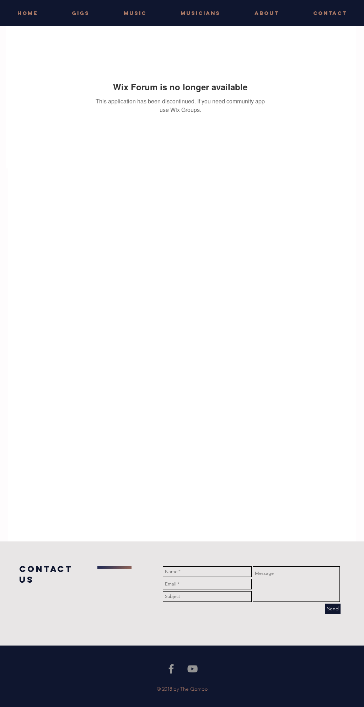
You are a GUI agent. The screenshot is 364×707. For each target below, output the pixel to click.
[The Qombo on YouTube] (192, 669)
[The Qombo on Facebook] (171, 669)
